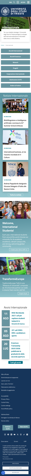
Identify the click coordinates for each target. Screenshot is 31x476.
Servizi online (5, 421)
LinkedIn (11, 435)
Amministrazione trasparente (9, 378)
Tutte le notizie (15, 194)
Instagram (5, 435)
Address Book (5, 414)
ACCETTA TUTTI (15, 472)
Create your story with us (19, 249)
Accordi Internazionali (15, 51)
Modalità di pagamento (8, 390)
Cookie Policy (5, 402)
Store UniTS (24, 427)
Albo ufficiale (5, 374)
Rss (27, 435)
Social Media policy (6, 409)
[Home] (13, 12)
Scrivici (16, 441)
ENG (10, 2)
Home (2, 45)
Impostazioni (15, 463)
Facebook (8, 435)
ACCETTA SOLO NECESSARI (15, 468)
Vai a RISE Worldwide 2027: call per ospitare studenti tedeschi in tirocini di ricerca (15, 318)
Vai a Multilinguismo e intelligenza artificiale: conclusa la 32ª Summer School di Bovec (15, 113)
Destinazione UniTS (15, 80)
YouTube (14, 435)
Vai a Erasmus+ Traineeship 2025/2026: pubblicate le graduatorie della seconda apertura (15, 349)
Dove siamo (4, 441)
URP (25, 441)
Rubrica (18, 2)
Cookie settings (5, 406)
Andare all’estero (15, 85)
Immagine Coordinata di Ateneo (10, 418)
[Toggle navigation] (28, 2)
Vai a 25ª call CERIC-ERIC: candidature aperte (15, 333)
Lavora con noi (5, 381)
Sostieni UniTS (7, 428)
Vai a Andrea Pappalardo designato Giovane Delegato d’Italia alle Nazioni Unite (15, 177)
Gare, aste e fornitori (7, 384)
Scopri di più (23, 293)
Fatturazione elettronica (8, 387)
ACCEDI (23, 2)
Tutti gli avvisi (15, 362)
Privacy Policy (5, 399)
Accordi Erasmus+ (15, 56)
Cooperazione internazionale (15, 74)
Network (15, 62)
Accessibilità (4, 396)
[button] (3, 472)
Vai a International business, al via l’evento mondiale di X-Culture (15, 145)
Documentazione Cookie (8, 459)
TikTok (24, 435)
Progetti (15, 68)
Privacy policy (5, 457)
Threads (21, 435)
